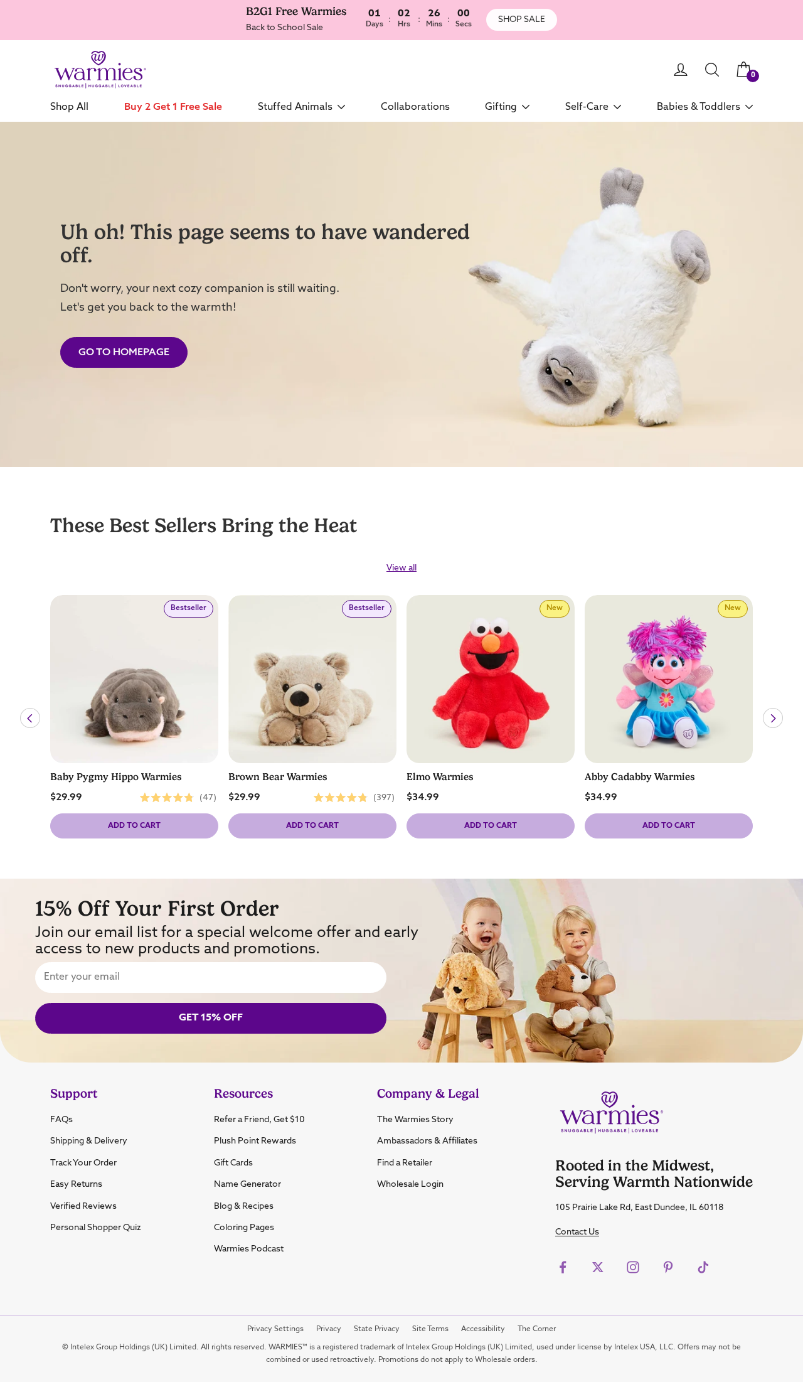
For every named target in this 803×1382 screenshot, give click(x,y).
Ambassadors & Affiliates (427, 1141)
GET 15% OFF (211, 1018)
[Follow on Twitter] (597, 1267)
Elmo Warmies (440, 777)
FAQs (61, 1119)
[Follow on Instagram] (633, 1267)
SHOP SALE (521, 19)
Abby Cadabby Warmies (640, 777)
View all (401, 568)
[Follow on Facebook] (562, 1267)
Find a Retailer (404, 1163)
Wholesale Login (410, 1184)
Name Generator (247, 1184)
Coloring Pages (244, 1227)
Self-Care (587, 107)
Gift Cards (233, 1163)
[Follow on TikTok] (703, 1267)
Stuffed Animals (295, 107)
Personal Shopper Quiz (95, 1227)
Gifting (501, 107)
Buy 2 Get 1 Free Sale (173, 107)
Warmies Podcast (249, 1249)
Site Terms (430, 1329)
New (558, 611)
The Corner (537, 1329)
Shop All (69, 107)
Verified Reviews (83, 1206)
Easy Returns (76, 1184)
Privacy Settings (275, 1329)
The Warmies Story (415, 1119)
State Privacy (377, 1329)
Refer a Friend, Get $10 (259, 1119)
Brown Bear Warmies (277, 777)
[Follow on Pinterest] (668, 1267)
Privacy (328, 1329)
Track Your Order (83, 1163)
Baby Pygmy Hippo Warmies (116, 777)
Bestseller (191, 611)
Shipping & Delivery (88, 1141)
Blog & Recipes (244, 1206)
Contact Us (577, 1232)
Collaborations (415, 107)
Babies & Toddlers (698, 107)
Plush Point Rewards (255, 1141)
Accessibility (483, 1329)
